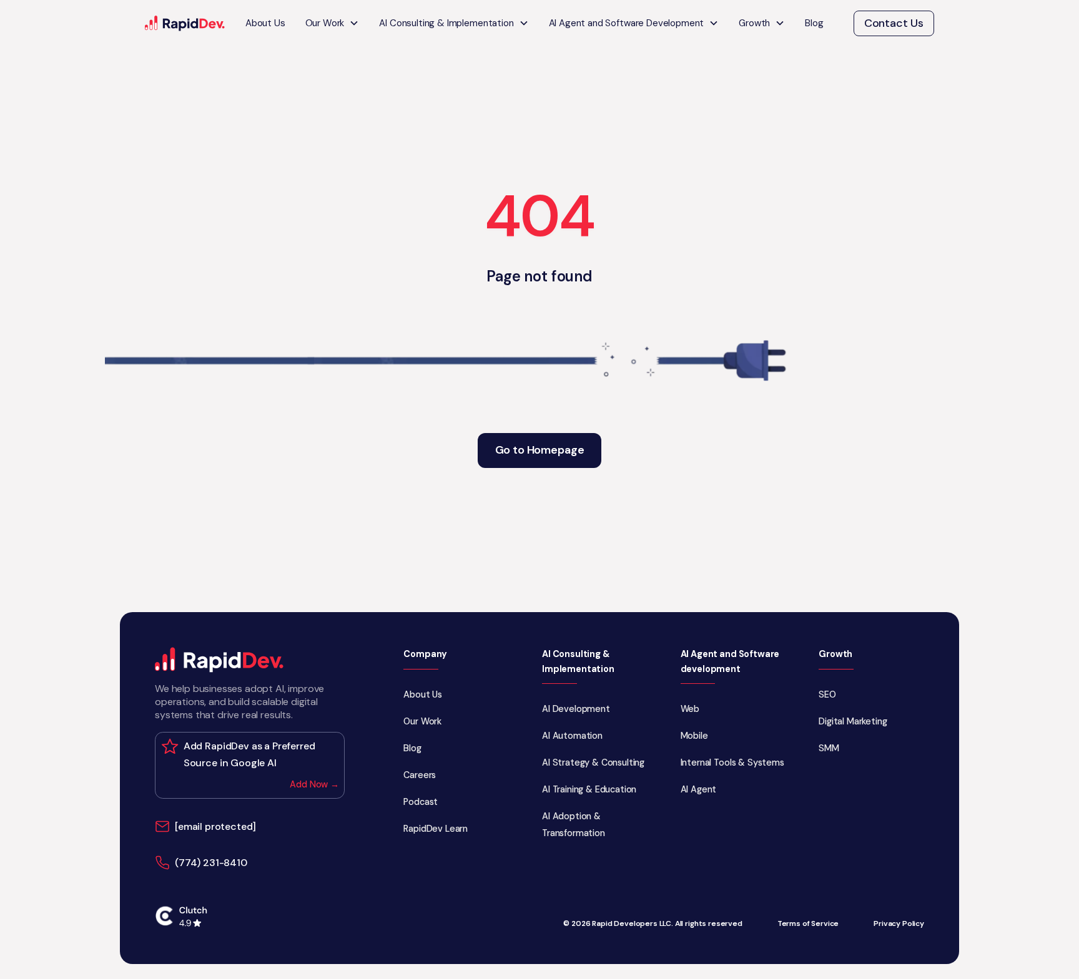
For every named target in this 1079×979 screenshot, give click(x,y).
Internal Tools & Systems (732, 762)
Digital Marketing (853, 721)
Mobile (694, 735)
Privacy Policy (899, 923)
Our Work (422, 721)
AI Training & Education (589, 789)
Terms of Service (808, 923)
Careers (419, 775)
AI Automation (572, 735)
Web (690, 708)
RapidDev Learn (435, 828)
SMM (829, 748)
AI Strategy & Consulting (593, 762)
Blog (814, 23)
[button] (332, 23)
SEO (827, 694)
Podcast (420, 801)
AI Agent (699, 789)
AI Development (576, 708)
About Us (265, 23)
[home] (185, 23)
